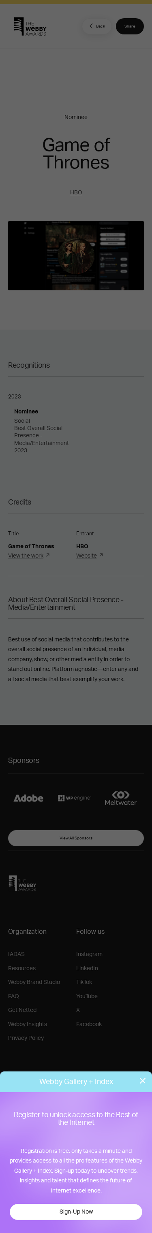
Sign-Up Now (76, 1212)
